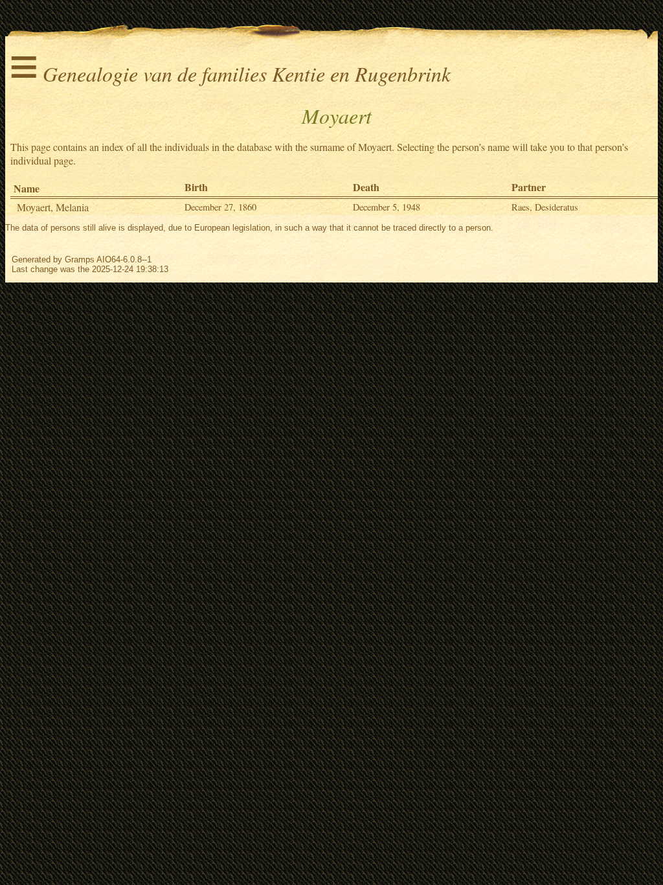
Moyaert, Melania (53, 207)
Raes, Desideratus (544, 207)
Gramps (80, 259)
